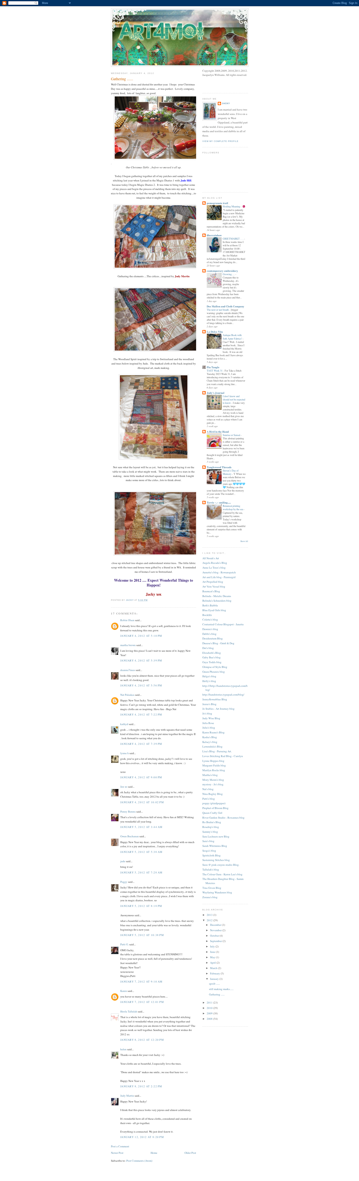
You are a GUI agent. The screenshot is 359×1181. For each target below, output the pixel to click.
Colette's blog (210, 619)
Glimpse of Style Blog (214, 667)
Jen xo (123, 786)
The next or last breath (218, 309)
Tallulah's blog (210, 869)
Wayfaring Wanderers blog (217, 892)
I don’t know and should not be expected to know (234, 399)
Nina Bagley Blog (212, 794)
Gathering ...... (217, 994)
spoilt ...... (214, 983)
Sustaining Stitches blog (216, 860)
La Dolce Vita (215, 332)
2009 (210, 1013)
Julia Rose (208, 723)
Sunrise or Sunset (232, 435)
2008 (210, 1019)
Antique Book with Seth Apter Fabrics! (233, 336)
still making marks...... (221, 989)
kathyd (124, 724)
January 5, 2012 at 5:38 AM (141, 852)
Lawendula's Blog (212, 746)
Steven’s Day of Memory (231, 472)
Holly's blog (209, 681)
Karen (123, 991)
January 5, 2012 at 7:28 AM (141, 872)
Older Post (190, 1153)
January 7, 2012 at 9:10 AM (141, 981)
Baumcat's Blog (211, 591)
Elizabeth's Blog (211, 653)
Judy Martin (127, 1095)
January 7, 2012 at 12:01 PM (142, 1002)
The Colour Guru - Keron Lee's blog (222, 874)
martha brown (128, 645)
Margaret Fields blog (214, 765)
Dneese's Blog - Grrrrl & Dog (218, 643)
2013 (210, 915)
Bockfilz (207, 615)
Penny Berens (128, 811)
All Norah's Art (210, 558)
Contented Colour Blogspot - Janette (223, 624)
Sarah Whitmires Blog (214, 846)
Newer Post (117, 1153)
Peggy (123, 882)
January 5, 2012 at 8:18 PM (141, 906)
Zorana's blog (210, 897)
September (216, 941)
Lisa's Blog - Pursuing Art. (217, 751)
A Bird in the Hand (218, 431)
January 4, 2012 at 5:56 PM (141, 685)
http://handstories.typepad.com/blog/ (223, 694)
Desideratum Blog (212, 638)
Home (154, 1153)
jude (122, 861)
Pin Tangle (213, 367)
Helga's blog (209, 676)
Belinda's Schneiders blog (216, 600)
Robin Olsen (127, 620)
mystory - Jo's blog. (213, 784)
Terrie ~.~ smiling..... (219, 502)
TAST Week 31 (215, 370)
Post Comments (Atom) (139, 1161)
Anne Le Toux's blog (214, 567)
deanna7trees (127, 670)
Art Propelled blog (212, 582)
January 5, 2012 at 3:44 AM (141, 827)
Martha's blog (210, 775)
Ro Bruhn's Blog (211, 822)
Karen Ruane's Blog (213, 732)
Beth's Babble (210, 605)
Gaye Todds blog (211, 662)
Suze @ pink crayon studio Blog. (220, 865)
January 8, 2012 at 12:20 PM (142, 1040)
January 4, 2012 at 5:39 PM (141, 660)
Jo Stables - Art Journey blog (218, 709)
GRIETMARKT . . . (233, 238)
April (213, 962)
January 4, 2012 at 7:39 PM (141, 744)
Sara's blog (208, 841)
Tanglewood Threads (219, 467)
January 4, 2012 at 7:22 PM (141, 714)
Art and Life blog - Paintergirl (219, 577)
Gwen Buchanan (129, 836)
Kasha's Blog (209, 737)
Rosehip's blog (210, 827)
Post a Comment (120, 1146)
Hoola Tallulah (128, 1011)
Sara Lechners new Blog (215, 836)
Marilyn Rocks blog (213, 770)
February (215, 973)
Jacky (226, 103)
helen (123, 1049)
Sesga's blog (209, 850)
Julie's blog (208, 727)
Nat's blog (208, 789)
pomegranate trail (217, 203)
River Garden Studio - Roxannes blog (223, 817)
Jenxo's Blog (209, 704)
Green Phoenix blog (213, 672)
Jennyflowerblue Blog (214, 699)
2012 (210, 920)
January (214, 979)
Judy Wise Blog (211, 718)
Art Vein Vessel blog (213, 586)
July (212, 946)
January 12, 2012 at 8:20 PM (142, 1137)
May (213, 957)
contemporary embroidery (222, 271)
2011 (210, 1002)
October (215, 935)
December (216, 925)
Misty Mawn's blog (213, 780)
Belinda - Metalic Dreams (216, 596)
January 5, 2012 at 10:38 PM (142, 935)
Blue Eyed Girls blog (214, 610)
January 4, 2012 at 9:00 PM (141, 777)
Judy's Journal (215, 393)
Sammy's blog (210, 832)
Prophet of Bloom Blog (215, 808)
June (213, 952)
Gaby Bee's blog (211, 657)
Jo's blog (207, 713)
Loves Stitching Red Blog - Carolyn (222, 756)
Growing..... (229, 274)
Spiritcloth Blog (211, 855)
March (214, 968)
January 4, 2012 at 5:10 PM (141, 636)
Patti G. (124, 944)
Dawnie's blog (210, 629)
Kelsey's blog (209, 742)
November (216, 930)
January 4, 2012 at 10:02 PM (142, 802)
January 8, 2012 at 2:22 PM (141, 1086)
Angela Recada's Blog (214, 563)
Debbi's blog (209, 634)
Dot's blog (208, 648)
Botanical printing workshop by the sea (233, 507)
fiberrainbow (214, 235)
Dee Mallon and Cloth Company (225, 306)
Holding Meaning (232, 206)
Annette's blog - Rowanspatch (219, 572)
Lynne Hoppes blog (213, 761)
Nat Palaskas (127, 695)
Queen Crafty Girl (212, 813)
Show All (244, 541)
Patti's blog (208, 798)
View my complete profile (220, 141)
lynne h (124, 753)
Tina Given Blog (211, 888)
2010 (210, 1008)
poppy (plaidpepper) (213, 803)
